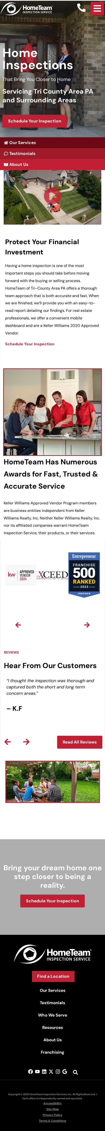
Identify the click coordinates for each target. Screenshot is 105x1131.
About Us (52, 1039)
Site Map (52, 1109)
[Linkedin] (44, 1071)
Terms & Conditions (52, 1121)
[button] (52, 197)
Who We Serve (52, 1015)
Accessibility (52, 1103)
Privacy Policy (52, 1115)
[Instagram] (57, 1071)
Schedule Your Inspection (29, 344)
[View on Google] (64, 1071)
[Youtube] (37, 1071)
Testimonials (52, 1002)
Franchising (52, 1052)
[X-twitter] (51, 1071)
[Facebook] (30, 1071)
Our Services (52, 990)
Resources (52, 1027)
